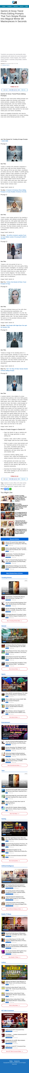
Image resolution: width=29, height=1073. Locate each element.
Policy (11, 1061)
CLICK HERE (5, 141)
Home (3, 6)
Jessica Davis (5, 65)
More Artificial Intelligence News (13, 908)
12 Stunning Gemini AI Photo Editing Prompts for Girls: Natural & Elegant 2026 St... (21, 531)
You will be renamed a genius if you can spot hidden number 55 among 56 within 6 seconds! (13, 237)
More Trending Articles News (14, 620)
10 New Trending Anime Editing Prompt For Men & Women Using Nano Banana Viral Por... (21, 498)
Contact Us (17, 1061)
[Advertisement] (14, 33)
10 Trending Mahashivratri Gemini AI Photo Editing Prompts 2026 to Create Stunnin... (21, 506)
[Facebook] (5, 489)
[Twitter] (8, 489)
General (16, 6)
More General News (13, 669)
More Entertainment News (14, 765)
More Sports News (13, 717)
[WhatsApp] (10, 489)
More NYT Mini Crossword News (13, 1051)
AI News (9, 6)
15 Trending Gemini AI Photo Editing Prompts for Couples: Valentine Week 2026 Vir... (21, 514)
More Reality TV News (14, 957)
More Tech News (14, 813)
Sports (21, 6)
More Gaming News (13, 860)
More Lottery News (13, 1005)
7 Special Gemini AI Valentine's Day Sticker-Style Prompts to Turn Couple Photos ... (21, 523)
